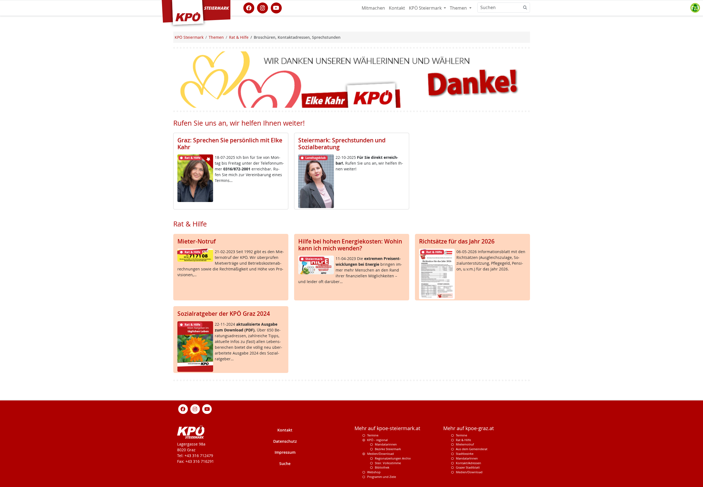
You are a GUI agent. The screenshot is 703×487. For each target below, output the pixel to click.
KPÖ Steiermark (426, 8)
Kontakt (397, 8)
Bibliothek (382, 467)
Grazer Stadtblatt (468, 467)
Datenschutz (285, 441)
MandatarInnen (467, 458)
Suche (285, 463)
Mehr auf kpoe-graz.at (468, 428)
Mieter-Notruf (196, 241)
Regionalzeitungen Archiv (393, 458)
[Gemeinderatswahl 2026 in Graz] (351, 79)
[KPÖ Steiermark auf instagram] (262, 7)
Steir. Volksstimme (388, 463)
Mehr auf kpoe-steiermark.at (387, 428)
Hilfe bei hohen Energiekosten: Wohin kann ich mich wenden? (350, 244)
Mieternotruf (465, 444)
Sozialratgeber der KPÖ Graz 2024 (223, 313)
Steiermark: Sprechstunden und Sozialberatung (342, 143)
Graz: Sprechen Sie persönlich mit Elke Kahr (229, 143)
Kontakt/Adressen (468, 463)
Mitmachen (373, 8)
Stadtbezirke (464, 454)
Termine (372, 435)
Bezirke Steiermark (388, 449)
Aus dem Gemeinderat (471, 449)
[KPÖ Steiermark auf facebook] (249, 7)
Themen (459, 8)
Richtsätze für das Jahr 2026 (457, 241)
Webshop (374, 472)
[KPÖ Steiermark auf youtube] (276, 7)
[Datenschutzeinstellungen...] (695, 8)
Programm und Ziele (381, 477)
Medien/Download (380, 454)
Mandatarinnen (386, 444)
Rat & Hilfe (463, 440)
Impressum (285, 452)
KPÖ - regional (377, 440)
